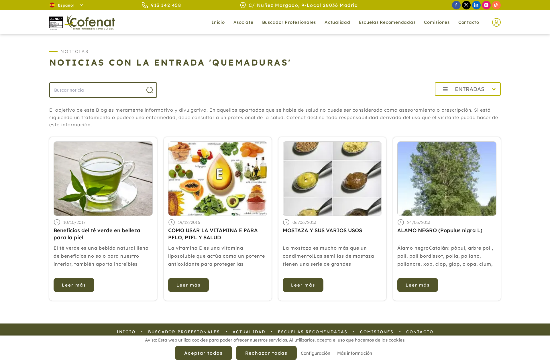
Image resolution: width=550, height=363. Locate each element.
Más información (354, 353)
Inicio (218, 22)
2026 (417, 101)
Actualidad (249, 331)
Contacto (468, 22)
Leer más (74, 285)
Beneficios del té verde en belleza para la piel (97, 234)
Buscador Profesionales (289, 22)
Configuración (315, 353)
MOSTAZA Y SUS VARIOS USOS (322, 230)
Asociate (243, 22)
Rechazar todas (266, 353)
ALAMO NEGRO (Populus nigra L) (439, 230)
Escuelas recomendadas (387, 22)
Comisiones (437, 22)
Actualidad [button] (337, 22)
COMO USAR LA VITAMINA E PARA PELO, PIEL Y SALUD (213, 234)
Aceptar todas (203, 353)
